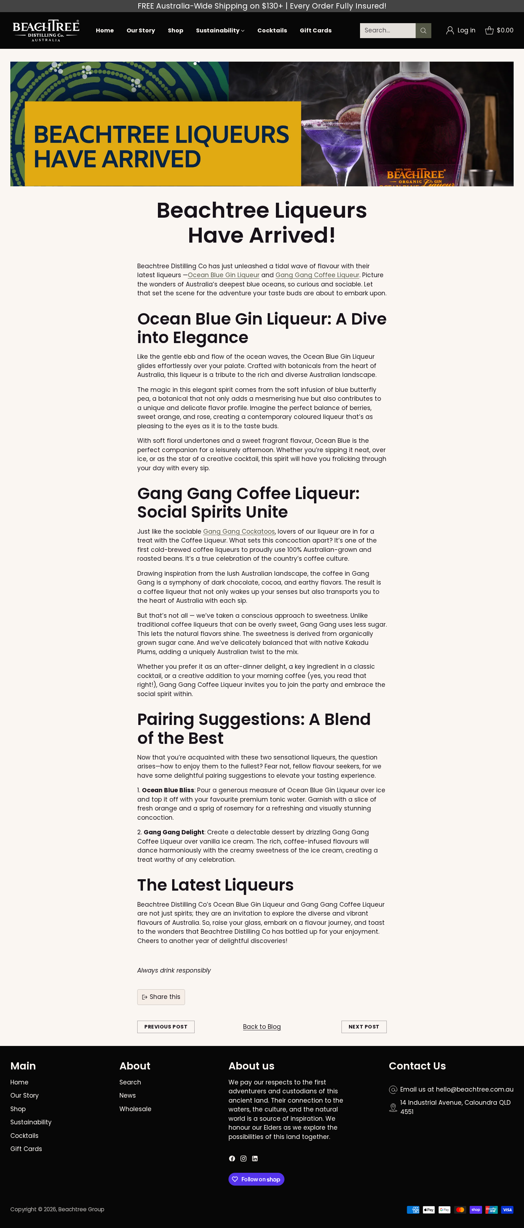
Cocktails (24, 1135)
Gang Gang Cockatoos (239, 531)
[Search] (423, 30)
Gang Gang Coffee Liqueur (317, 275)
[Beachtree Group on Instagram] (243, 1160)
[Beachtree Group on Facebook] (232, 1160)
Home (19, 1082)
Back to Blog (262, 1026)
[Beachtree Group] (46, 30)
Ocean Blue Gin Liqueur (224, 275)
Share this (165, 997)
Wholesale (135, 1109)
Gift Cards (26, 1149)
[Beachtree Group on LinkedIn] (255, 1160)
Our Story (24, 1095)
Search (130, 1082)
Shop (18, 1109)
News (127, 1095)
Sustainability (31, 1122)
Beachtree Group (81, 1209)
